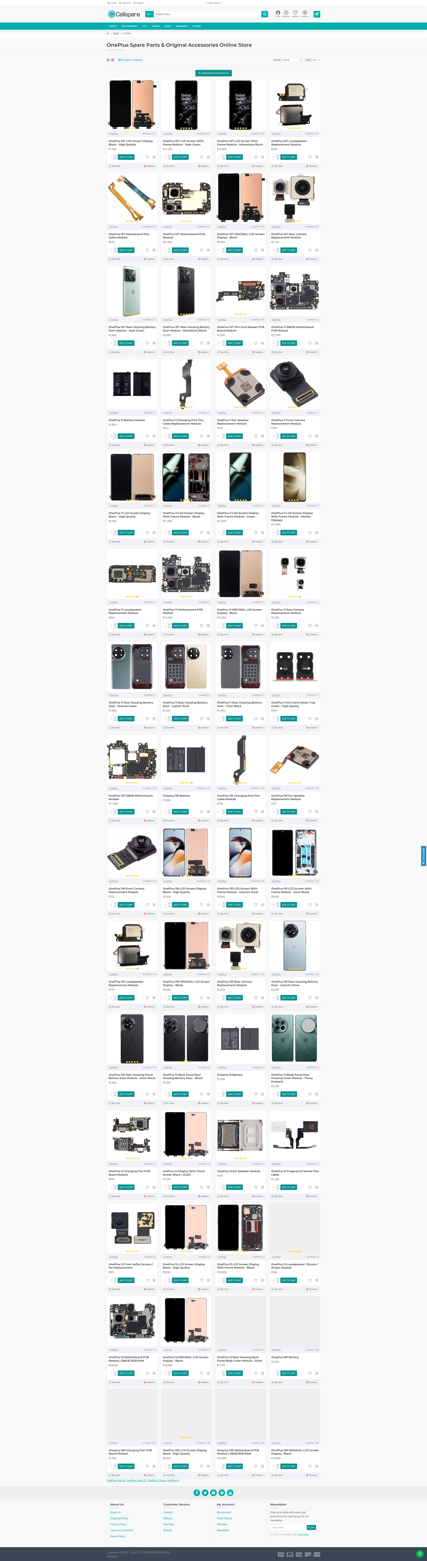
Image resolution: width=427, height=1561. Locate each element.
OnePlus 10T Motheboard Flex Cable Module (129, 236)
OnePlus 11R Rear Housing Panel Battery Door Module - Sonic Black (132, 1076)
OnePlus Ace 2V (116, 1480)
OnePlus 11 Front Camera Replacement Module (288, 422)
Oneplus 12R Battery (285, 1357)
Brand (116, 33)
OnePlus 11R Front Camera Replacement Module (126, 890)
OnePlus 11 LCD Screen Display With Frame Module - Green (238, 514)
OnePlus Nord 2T (137, 1480)
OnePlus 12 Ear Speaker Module (238, 1171)
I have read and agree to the (291, 1534)
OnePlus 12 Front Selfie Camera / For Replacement (131, 1266)
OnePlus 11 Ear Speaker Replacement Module (233, 422)
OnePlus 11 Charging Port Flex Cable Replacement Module (183, 422)
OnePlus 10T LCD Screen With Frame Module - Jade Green (183, 142)
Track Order (423, 855)
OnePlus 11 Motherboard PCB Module (182, 611)
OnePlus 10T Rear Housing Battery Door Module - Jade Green (132, 328)
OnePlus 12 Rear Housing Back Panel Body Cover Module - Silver (239, 1359)
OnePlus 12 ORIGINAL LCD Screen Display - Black (185, 1359)
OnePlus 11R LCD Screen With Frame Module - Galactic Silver (238, 890)
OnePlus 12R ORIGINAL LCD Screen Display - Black (295, 1452)
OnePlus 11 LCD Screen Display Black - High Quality (129, 514)
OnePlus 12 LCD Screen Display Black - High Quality (184, 1266)
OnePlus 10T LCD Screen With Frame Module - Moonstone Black (240, 142)
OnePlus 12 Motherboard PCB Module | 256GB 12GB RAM (129, 1359)
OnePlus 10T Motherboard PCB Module (184, 236)
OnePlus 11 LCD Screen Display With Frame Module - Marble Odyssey (292, 516)
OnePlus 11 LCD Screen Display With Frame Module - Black (183, 514)
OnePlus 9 (173, 1480)
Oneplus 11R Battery (176, 795)
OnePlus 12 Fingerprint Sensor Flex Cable (295, 1173)
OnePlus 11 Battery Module (127, 420)
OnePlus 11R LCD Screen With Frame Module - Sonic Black (291, 890)
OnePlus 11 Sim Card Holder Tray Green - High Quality (293, 704)
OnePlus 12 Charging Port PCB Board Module (129, 1173)
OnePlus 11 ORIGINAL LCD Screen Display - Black (239, 611)
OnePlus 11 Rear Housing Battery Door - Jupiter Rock (185, 704)
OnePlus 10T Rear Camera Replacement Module (289, 236)
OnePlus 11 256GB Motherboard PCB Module (292, 328)
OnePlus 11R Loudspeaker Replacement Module (126, 983)
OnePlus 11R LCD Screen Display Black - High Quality (184, 890)
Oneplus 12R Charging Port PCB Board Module (130, 1452)
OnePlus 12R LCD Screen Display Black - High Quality (185, 1452)
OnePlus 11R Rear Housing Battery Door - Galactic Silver (294, 983)
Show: (308, 60)
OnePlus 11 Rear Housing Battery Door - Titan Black (239, 704)
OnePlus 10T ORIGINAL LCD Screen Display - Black (241, 236)
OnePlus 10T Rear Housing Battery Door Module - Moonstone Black (186, 328)
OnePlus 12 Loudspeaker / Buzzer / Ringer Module (294, 1266)
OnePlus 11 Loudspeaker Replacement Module (125, 611)
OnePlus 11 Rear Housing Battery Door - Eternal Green (131, 704)
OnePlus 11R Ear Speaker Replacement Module (288, 797)
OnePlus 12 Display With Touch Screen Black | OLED (184, 1173)
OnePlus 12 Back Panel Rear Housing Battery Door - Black (183, 1076)
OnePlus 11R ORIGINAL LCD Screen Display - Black (186, 983)
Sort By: (277, 60)
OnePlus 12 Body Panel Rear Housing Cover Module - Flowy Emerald (292, 1078)
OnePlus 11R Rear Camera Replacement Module (234, 983)
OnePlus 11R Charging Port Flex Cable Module (238, 797)
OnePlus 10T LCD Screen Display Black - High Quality (131, 142)
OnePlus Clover (157, 1480)
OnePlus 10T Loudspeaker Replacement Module (289, 142)
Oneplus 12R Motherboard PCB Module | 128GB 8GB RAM (238, 1452)
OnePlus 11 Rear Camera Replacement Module (287, 611)
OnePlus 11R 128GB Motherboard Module (131, 797)
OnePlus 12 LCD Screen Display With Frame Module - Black (238, 1266)
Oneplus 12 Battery (230, 1074)
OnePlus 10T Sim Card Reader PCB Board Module (240, 328)
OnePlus (113, 133)
